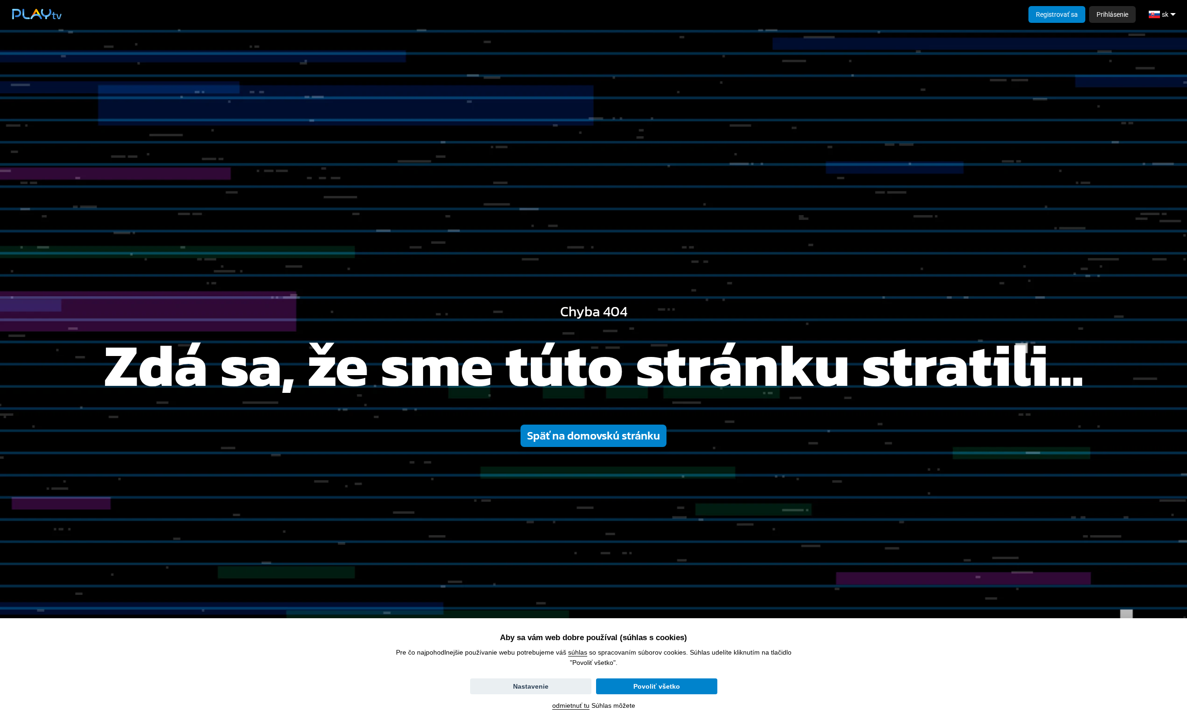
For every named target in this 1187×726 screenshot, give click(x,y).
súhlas (577, 652)
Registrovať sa (1057, 14)
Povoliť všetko (656, 686)
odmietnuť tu (571, 705)
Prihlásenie (1112, 14)
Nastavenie (530, 686)
